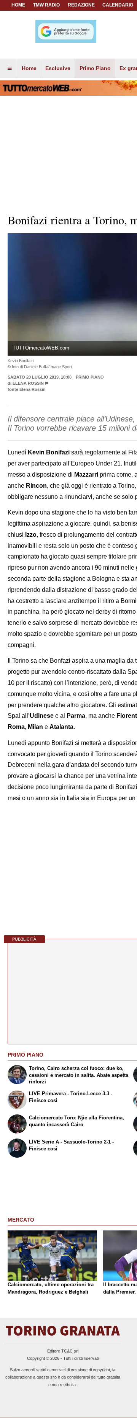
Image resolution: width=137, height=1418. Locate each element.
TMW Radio (46, 5)
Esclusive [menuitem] (57, 68)
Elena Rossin (28, 383)
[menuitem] (9, 68)
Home (18, 5)
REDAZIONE (81, 5)
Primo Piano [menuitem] (95, 68)
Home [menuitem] (29, 68)
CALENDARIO (117, 5)
